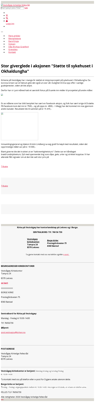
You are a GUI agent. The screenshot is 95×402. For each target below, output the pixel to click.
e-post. (66, 254)
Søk (26, 7)
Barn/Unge (13, 41)
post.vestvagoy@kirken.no (13, 332)
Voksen (11, 44)
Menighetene (14, 38)
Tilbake (4, 186)
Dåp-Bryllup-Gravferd (18, 46)
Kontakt (12, 52)
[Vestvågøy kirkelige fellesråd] (15, 5)
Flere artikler (14, 35)
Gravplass (13, 49)
